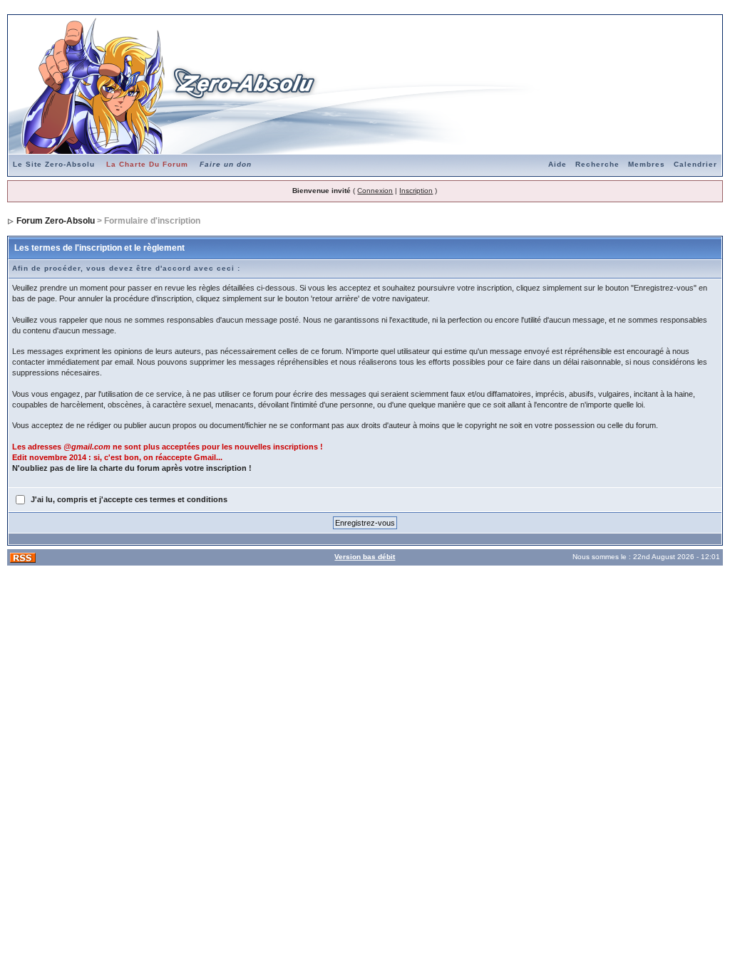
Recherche (597, 164)
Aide (557, 164)
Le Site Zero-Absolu (54, 164)
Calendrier (695, 164)
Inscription (416, 190)
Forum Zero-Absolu (55, 221)
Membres (646, 164)
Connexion (375, 190)
